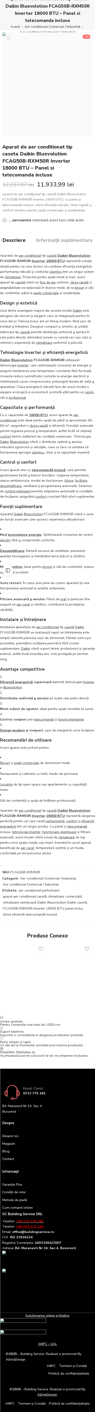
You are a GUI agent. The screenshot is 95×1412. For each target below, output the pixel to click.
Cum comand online (17, 1207)
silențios (56, 271)
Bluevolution (79, 255)
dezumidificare (11, 486)
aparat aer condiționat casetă (25, 896)
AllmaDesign (47, 1394)
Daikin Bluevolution (51, 902)
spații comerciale (46, 293)
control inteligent (17, 491)
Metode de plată (14, 1200)
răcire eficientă (14, 914)
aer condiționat (30, 255)
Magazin (8, 1143)
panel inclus (74, 908)
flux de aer (48, 282)
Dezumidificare (12, 550)
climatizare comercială (65, 896)
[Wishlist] (8, 38)
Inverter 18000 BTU (49, 908)
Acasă (15, 26)
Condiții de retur (14, 1192)
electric (5, 540)
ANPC (51, 1365)
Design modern (12, 730)
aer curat (23, 604)
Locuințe (6, 784)
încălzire (81, 480)
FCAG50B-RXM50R (18, 908)
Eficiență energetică (16, 682)
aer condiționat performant (39, 890)
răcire (69, 480)
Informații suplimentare (64, 240)
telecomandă (44, 719)
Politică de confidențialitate (68, 1373)
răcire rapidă (79, 282)
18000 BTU (55, 261)
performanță (55, 821)
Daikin (63, 255)
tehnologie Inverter (26, 832)
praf (63, 599)
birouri (79, 287)
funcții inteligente (71, 719)
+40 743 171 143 (30, 1226)
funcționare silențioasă (59, 832)
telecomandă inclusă (48, 470)
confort (5, 436)
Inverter (38, 261)
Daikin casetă (77, 902)
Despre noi (10, 1136)
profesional (17, 397)
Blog (5, 1151)
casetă (52, 255)
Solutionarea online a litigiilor (47, 1315)
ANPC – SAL (47, 1344)
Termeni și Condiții (73, 1365)
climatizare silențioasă (19, 902)
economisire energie (24, 534)
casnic (89, 392)
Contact (8, 1158)
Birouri (5, 763)
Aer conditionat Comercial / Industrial (52, 26)
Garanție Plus (12, 1184)
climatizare (13, 277)
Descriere (14, 240)
